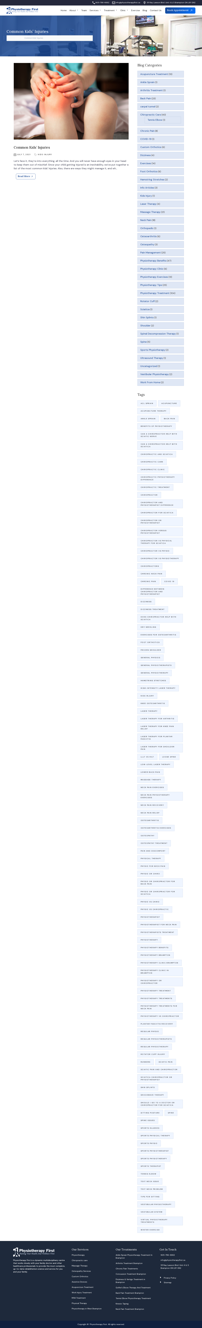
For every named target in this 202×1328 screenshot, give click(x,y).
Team (84, 10)
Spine (143, 341)
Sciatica (145, 309)
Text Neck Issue (150, 1181)
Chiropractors (150, 566)
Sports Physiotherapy (152, 350)
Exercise (135, 10)
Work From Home (150, 382)
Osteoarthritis (148, 236)
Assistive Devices (79, 1282)
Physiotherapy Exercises (154, 277)
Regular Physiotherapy (154, 1047)
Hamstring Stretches (152, 179)
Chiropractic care (80, 1260)
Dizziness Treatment (153, 609)
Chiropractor (149, 495)
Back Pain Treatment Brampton (130, 1293)
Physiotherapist (150, 917)
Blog (145, 10)
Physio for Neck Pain (153, 866)
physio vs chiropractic (155, 909)
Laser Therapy (148, 204)
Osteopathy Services (81, 1271)
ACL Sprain (147, 403)
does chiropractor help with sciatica (158, 618)
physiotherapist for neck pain (159, 925)
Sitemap (167, 1282)
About (72, 10)
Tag (22, 38)
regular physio (150, 1031)
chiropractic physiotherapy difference (158, 478)
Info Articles (147, 187)
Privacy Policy (170, 1278)
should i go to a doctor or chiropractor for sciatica (158, 1104)
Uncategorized (148, 366)
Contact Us (156, 10)
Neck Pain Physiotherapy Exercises (155, 796)
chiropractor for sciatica (157, 513)
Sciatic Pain (166, 1062)
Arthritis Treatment (151, 90)
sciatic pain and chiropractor (159, 1069)
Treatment (109, 10)
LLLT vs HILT (147, 757)
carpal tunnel (147, 106)
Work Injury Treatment (82, 1292)
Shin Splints (147, 317)
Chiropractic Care (150, 114)
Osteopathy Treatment (154, 843)
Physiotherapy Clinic (151, 268)
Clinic (123, 10)
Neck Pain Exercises (152, 787)
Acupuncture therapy (154, 411)
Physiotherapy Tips (151, 285)
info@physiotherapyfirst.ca (128, 2)
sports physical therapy (155, 1136)
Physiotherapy (149, 940)
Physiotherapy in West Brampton (87, 1308)
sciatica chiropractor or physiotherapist (156, 1078)
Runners (145, 1062)
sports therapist (151, 1166)
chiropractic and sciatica (157, 454)
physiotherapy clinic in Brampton (155, 971)
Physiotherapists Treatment (157, 932)
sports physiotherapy (154, 1159)
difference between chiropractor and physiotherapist (152, 591)
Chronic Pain (147, 131)
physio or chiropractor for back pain (158, 882)
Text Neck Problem (152, 1189)
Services (94, 10)
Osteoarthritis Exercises (156, 828)
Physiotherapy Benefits (153, 260)
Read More (24, 176)
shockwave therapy (152, 1095)
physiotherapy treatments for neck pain (159, 1007)
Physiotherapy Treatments (156, 998)
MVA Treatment (79, 1298)
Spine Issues (148, 1120)
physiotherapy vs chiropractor (160, 1016)
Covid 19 (169, 581)
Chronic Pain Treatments (127, 1268)
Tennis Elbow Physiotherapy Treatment (133, 1298)
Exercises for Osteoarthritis (158, 635)
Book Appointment (178, 10)
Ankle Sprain (147, 82)
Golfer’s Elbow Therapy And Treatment (133, 1287)
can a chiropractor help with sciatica (159, 445)
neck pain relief (150, 813)
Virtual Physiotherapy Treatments (154, 1221)
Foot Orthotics (148, 171)
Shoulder (145, 325)
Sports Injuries (150, 1128)
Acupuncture (169, 403)
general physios (150, 658)
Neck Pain (145, 220)
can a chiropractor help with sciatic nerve (159, 435)
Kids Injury (45, 154)
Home (64, 10)
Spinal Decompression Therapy (158, 333)
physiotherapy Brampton (155, 955)
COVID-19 (145, 139)
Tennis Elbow (155, 120)
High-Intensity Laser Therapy (158, 688)
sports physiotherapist (155, 1151)
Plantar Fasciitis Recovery (157, 1024)
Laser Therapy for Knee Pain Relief (157, 727)
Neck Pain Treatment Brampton (130, 1309)
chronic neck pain (151, 574)
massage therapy (151, 780)
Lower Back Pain (150, 772)
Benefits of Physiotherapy (156, 426)
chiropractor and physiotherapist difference (157, 503)
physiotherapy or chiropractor (151, 981)
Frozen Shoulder (151, 650)
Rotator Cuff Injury (153, 1054)
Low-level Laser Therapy (155, 764)
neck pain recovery (152, 805)
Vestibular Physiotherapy (154, 374)
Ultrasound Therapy (151, 358)
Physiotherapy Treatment (154, 293)
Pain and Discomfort (153, 851)
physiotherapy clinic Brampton (159, 963)
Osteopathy (147, 244)
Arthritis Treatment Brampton (129, 1263)
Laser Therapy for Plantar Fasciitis (157, 737)
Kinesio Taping (122, 1303)
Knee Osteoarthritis (153, 703)
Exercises (145, 163)
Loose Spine (169, 757)
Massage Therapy (150, 212)
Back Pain (145, 98)
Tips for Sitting (150, 1197)
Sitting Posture (150, 1113)
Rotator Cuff (147, 301)
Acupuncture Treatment (154, 74)
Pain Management (150, 252)
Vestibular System (152, 1212)
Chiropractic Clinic (153, 469)
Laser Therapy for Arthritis (157, 719)
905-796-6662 (102, 2)
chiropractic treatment (155, 487)
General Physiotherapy (154, 673)
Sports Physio (149, 1143)
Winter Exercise (150, 1230)
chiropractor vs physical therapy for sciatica (156, 542)
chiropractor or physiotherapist (151, 521)
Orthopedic (146, 228)
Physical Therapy (151, 858)
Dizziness (145, 155)
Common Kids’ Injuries (32, 147)
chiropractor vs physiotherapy (160, 558)
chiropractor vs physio (155, 551)
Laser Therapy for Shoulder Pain (158, 748)
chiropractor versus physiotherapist (154, 531)
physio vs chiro (150, 902)
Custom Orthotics (150, 147)
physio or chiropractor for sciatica (158, 893)
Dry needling (148, 627)
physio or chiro (150, 874)
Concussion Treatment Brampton (131, 1274)
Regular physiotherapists (156, 1039)
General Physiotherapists (156, 665)
